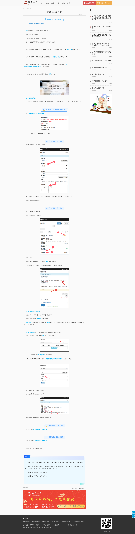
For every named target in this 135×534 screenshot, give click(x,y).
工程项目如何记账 (98, 88)
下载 (58, 3)
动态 (47, 3)
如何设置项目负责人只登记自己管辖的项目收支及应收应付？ (101, 18)
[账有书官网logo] (30, 3)
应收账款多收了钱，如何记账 (101, 27)
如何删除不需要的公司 (100, 67)
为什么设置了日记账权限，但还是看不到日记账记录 (101, 44)
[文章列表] (101, 113)
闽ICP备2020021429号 (46, 527)
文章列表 (28, 8)
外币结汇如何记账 (98, 74)
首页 (42, 3)
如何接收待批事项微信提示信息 (101, 53)
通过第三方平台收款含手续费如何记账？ (101, 36)
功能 (52, 3)
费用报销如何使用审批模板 (101, 60)
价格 (63, 3)
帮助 (68, 3)
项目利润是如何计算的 (100, 81)
